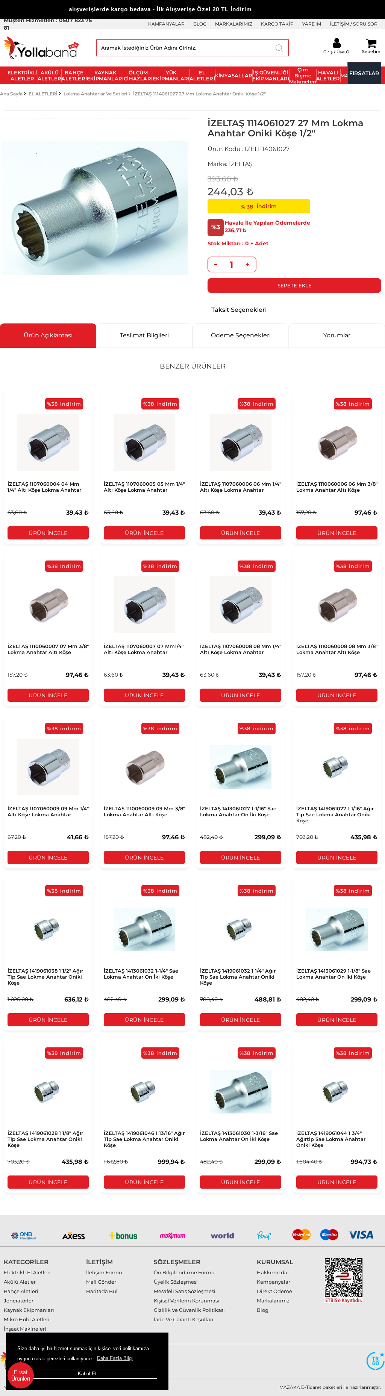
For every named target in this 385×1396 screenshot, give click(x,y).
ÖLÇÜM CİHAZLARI (138, 75)
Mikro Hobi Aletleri (27, 1319)
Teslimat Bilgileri (144, 335)
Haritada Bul (102, 1291)
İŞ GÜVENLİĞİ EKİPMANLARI (270, 75)
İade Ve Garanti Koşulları (184, 1319)
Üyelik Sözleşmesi (176, 1282)
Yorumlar (336, 335)
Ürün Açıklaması (48, 335)
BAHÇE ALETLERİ (74, 75)
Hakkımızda (272, 1272)
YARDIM (311, 24)
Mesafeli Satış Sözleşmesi (184, 1291)
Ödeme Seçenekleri (241, 335)
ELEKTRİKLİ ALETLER (23, 75)
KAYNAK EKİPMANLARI (105, 75)
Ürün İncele (48, 533)
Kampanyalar (273, 1282)
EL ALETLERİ (202, 75)
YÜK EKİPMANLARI (171, 75)
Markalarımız (273, 1301)
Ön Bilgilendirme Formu (184, 1272)
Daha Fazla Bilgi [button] (115, 1358)
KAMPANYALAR (166, 24)
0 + (230, 243)
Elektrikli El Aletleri (27, 1272)
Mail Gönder (101, 1282)
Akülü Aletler (20, 1282)
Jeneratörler (18, 1301)
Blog (262, 1310)
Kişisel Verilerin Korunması (186, 1301)
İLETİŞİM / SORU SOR (353, 24)
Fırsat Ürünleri (20, 1375)
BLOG (199, 24)
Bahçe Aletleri (21, 1291)
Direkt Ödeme (274, 1291)
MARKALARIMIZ (233, 24)
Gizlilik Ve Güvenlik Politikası (189, 1310)
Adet (261, 243)
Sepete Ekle (294, 286)
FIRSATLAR (364, 73)
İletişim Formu (104, 1272)
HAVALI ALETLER (328, 75)
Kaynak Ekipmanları (29, 1310)
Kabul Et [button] (87, 1373)
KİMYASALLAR (233, 76)
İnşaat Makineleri (25, 1329)
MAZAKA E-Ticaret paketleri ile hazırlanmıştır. (330, 1387)
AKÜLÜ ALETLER (49, 75)
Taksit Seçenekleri (239, 309)
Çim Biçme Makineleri (302, 75)
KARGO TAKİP (277, 24)
